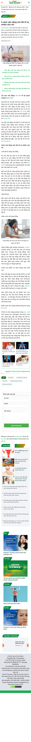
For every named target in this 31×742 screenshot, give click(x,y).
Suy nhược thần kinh (21, 9)
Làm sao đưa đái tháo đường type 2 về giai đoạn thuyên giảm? (21, 478)
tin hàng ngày (18, 436)
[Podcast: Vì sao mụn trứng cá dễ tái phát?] (15, 617)
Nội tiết (3, 441)
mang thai (6, 118)
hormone (4, 381)
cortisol (27, 247)
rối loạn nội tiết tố (6, 384)
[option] (15, 645)
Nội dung (7, 411)
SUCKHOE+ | (5, 28)
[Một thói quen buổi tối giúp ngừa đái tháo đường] (8, 463)
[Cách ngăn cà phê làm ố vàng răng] (22, 358)
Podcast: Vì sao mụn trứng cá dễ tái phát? (14, 628)
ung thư (27, 286)
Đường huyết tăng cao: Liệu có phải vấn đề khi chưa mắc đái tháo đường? (16, 521)
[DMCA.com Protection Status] (15, 686)
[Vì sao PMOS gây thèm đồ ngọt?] (8, 454)
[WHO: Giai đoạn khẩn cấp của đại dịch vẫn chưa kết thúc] (8, 358)
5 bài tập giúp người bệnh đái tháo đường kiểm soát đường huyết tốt (16, 501)
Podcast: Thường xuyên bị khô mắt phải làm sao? (14, 553)
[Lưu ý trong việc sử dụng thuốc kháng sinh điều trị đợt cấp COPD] (22, 345)
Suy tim (3, 11)
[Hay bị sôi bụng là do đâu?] (15, 594)
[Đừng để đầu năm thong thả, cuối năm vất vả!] (8, 345)
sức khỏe (23, 111)
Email (6, 403)
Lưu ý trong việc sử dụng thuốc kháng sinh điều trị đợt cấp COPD (22, 351)
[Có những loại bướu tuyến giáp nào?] (8, 471)
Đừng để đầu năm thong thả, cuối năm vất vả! (8, 351)
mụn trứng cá (5, 141)
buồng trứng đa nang (16, 381)
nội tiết (18, 95)
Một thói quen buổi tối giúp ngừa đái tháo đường (21, 461)
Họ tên (6, 398)
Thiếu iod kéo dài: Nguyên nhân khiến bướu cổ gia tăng (14, 508)
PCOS (4, 308)
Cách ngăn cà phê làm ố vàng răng (22, 363)
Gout (27, 7)
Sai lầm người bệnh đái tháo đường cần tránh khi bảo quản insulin (15, 494)
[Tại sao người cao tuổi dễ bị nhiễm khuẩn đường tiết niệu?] (15, 568)
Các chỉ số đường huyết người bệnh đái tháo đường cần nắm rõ (15, 487)
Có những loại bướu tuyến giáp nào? (21, 469)
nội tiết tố (10, 377)
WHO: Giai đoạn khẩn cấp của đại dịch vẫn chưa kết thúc (8, 364)
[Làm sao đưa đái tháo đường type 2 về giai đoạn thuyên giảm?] (8, 480)
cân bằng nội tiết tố (22, 377)
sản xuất (27, 312)
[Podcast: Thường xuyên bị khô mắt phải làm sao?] (15, 543)
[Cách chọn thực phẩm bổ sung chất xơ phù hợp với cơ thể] (9, 645)
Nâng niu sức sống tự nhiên (17, 7)
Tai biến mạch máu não (7, 9)
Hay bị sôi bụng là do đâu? (11, 603)
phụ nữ (9, 98)
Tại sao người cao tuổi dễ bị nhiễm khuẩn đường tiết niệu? (14, 579)
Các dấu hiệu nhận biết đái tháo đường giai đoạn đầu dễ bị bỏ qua (16, 514)
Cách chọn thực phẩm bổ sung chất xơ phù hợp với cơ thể (20, 642)
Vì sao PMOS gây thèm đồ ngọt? (21, 451)
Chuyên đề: (4, 7)
